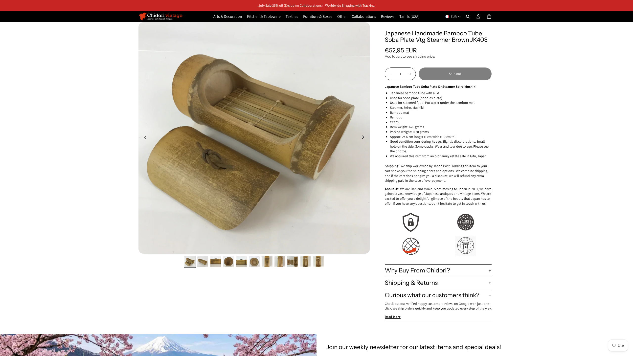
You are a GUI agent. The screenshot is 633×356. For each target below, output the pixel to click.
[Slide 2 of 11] (202, 261)
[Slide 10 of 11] (305, 261)
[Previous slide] (143, 138)
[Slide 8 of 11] (279, 261)
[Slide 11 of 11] (318, 261)
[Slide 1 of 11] (189, 261)
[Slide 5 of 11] (241, 261)
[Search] (467, 16)
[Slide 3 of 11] (215, 261)
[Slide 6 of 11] (254, 261)
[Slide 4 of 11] (228, 261)
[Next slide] (364, 138)
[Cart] (489, 16)
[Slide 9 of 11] (292, 261)
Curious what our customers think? (432, 295)
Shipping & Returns (411, 282)
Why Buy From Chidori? (417, 270)
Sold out (455, 73)
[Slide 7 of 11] (267, 261)
